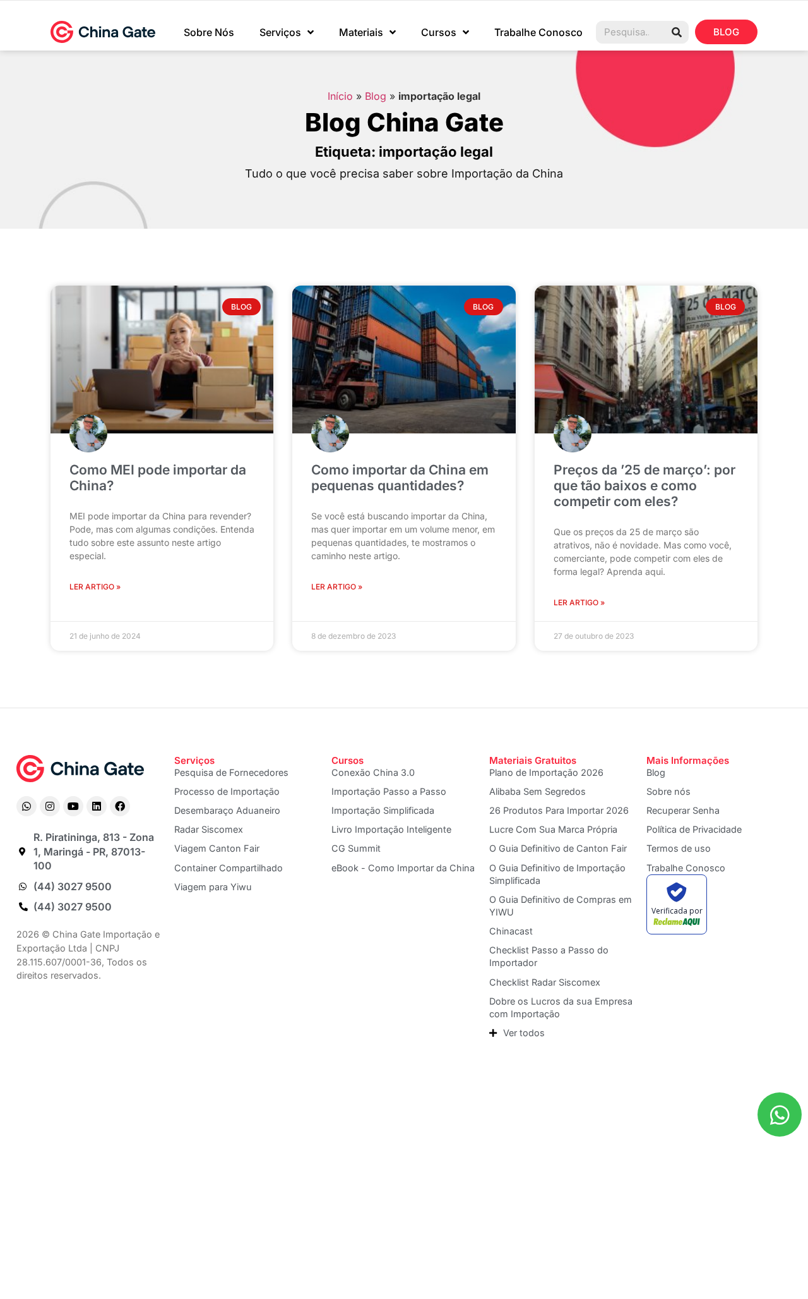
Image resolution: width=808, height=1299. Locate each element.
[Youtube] (73, 806)
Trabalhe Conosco (538, 32)
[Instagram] (50, 806)
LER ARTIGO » (95, 586)
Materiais (361, 32)
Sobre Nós (209, 32)
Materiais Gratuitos (532, 760)
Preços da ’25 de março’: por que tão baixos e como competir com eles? (644, 485)
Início (340, 96)
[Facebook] (120, 806)
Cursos (438, 32)
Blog (375, 96)
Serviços (280, 32)
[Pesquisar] (676, 32)
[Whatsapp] (26, 806)
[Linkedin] (96, 806)
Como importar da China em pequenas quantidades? (400, 477)
